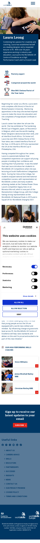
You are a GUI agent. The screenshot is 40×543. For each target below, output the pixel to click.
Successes (10, 471)
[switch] (34, 273)
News (8, 479)
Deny (19, 314)
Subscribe (19, 425)
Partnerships (12, 467)
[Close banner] (37, 227)
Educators (11, 463)
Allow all (19, 302)
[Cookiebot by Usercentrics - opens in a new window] (24, 227)
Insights (10, 475)
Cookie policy (12, 492)
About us (10, 450)
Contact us (11, 484)
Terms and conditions (16, 496)
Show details (28, 296)
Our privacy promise (15, 488)
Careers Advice (12, 454)
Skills (8, 459)
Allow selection (19, 308)
